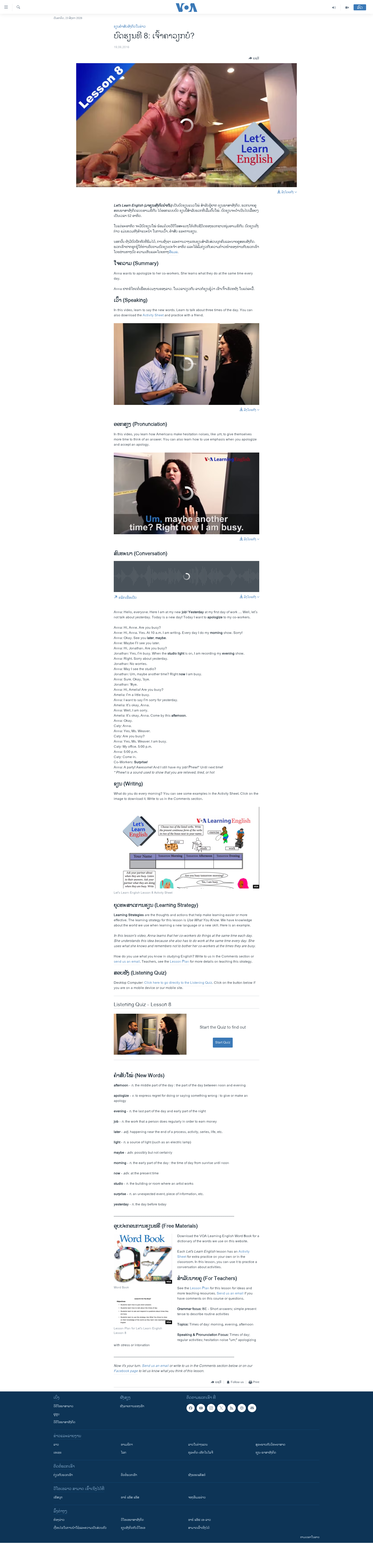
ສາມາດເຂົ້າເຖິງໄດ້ (199, 1528)
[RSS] (232, 1408)
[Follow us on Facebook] (190, 1408)
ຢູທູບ (57, 1414)
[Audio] (334, 7)
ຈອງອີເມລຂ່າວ (197, 1497)
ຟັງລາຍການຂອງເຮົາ (132, 1406)
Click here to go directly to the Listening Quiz (178, 983)
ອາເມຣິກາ (127, 1444)
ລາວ (56, 1444)
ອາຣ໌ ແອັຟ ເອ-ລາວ (199, 1520)
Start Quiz (222, 1042)
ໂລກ (123, 1452)
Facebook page (126, 1371)
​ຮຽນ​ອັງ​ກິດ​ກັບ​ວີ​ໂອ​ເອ (133, 1528)
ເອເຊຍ (58, 1452)
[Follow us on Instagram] (211, 1408)
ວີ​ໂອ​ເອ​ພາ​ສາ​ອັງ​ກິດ (132, 1520)
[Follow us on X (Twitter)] (221, 1408)
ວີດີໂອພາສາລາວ (63, 1406)
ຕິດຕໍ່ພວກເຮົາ (129, 1475)
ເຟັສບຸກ (58, 1497)
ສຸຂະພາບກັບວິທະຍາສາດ (270, 1444)
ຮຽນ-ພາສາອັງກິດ (266, 1452)
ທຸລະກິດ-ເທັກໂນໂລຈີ (200, 1452)
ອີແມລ (173, 252)
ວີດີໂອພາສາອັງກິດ (64, 1422)
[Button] (254, 58)
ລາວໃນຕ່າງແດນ (198, 1444)
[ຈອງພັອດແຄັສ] (252, 1408)
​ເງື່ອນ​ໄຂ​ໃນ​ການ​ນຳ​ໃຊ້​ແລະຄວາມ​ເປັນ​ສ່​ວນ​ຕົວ (80, 1528)
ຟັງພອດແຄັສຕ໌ (196, 1475)
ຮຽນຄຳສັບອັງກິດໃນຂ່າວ (130, 27)
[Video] (347, 7)
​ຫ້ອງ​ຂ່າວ (59, 1520)
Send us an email (230, 1293)
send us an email (127, 962)
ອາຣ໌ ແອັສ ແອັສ (130, 1497)
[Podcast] (242, 1408)
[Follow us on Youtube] (201, 1408)
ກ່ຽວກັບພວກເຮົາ (63, 1475)
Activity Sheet (153, 315)
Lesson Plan (179, 962)
